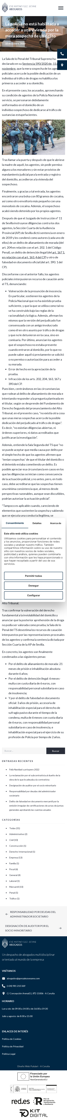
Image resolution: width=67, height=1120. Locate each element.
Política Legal (8, 1053)
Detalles (37, 523)
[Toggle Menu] (60, 8)
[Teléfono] (62, 54)
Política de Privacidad (12, 1046)
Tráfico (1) (14, 898)
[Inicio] (19, 12)
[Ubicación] (62, 65)
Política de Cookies (11, 1039)
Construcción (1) (17, 845)
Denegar (33, 585)
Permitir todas (33, 575)
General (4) (14, 875)
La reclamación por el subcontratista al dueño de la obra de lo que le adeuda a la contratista (34, 777)
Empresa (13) (15, 857)
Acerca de (55, 523)
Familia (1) (14, 863)
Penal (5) (13, 892)
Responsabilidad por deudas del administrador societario (32, 793)
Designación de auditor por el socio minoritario (32, 785)
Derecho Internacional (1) (22, 851)
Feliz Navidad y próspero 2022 (24, 769)
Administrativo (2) (18, 834)
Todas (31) (14, 828)
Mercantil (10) (16, 886)
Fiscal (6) (13, 869)
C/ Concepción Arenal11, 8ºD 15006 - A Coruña (31, 993)
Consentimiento (15, 522)
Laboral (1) (14, 881)
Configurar (33, 595)
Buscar (55, 751)
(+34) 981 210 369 (16, 985)
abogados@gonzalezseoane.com (23, 978)
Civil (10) (13, 840)
